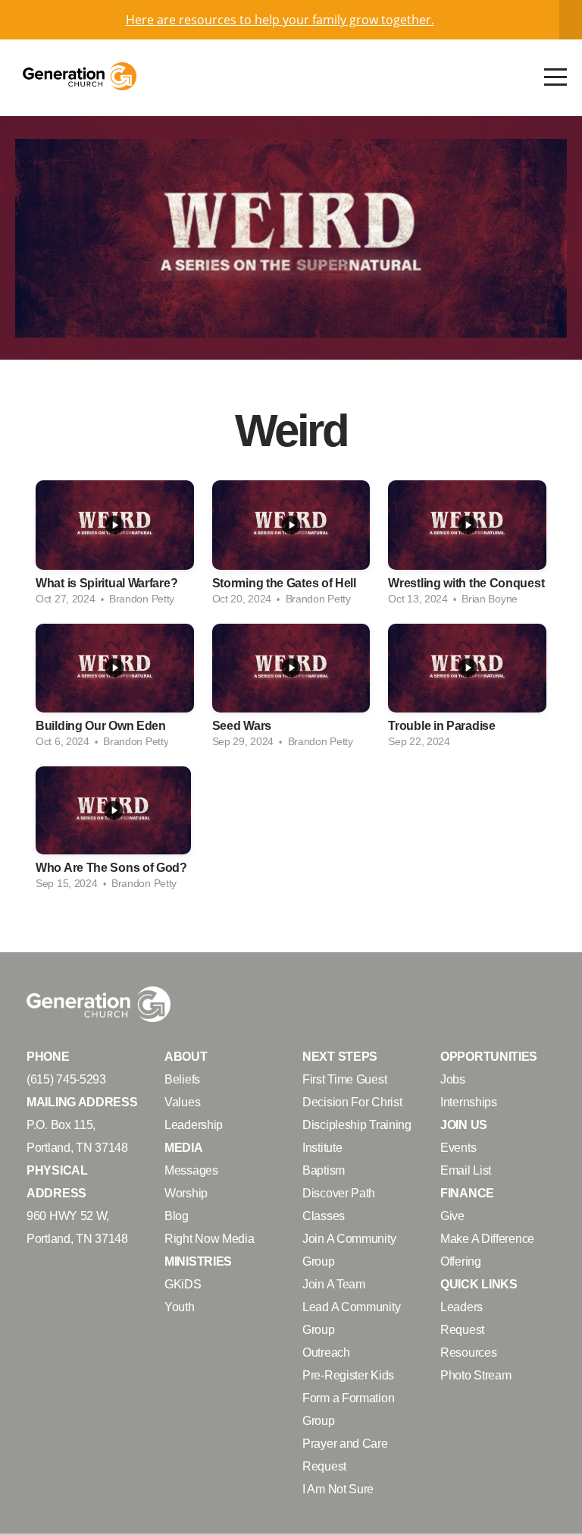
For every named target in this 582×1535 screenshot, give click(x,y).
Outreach (326, 1352)
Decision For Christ (352, 1102)
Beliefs (182, 1079)
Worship (186, 1193)
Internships (468, 1102)
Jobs (452, 1079)
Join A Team (333, 1284)
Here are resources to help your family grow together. (280, 19)
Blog (176, 1215)
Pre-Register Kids (348, 1375)
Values (182, 1102)
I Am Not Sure (338, 1489)
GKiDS (183, 1284)
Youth (179, 1306)
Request (462, 1329)
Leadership (193, 1124)
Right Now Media (209, 1238)
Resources (468, 1352)
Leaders (461, 1306)
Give (452, 1215)
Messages (191, 1170)
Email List (465, 1170)
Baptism (323, 1170)
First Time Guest (344, 1079)
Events (458, 1147)
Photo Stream (475, 1375)
